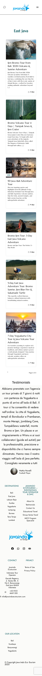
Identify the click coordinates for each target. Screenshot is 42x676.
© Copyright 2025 (20, 663)
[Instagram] (23, 548)
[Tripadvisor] (29, 548)
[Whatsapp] (18, 548)
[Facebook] (12, 548)
